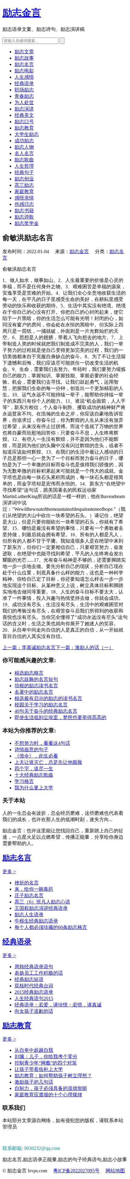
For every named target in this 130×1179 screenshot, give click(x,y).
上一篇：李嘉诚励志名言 (29, 647)
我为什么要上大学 (34, 787)
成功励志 (24, 140)
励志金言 (21, 12)
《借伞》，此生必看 (36, 755)
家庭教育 (24, 191)
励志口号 (24, 121)
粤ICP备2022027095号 (76, 1170)
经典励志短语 (29, 979)
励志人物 (24, 147)
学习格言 (24, 781)
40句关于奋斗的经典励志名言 (46, 711)
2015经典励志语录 (34, 992)
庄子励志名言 (29, 895)
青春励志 (24, 96)
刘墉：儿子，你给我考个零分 (46, 1056)
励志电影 (24, 70)
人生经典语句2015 (34, 998)
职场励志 (24, 89)
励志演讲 (24, 108)
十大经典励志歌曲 (34, 775)
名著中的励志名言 (34, 692)
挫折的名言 (27, 882)
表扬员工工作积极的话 (39, 973)
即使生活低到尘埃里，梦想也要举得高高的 (60, 717)
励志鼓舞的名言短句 (36, 679)
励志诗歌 (24, 217)
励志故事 (24, 58)
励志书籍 (24, 210)
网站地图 (115, 1170)
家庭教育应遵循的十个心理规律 (48, 1094)
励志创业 (24, 178)
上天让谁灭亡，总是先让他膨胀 (48, 762)
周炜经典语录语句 (34, 966)
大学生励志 (27, 134)
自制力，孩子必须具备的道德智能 (51, 1088)
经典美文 (24, 115)
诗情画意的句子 (31, 749)
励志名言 (24, 64)
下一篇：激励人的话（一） (85, 647)
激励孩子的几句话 (34, 1082)
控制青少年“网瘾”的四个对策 (46, 1062)
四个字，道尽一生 (34, 768)
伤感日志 (24, 204)
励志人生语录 (29, 914)
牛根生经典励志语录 (36, 920)
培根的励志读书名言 (36, 685)
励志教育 (24, 127)
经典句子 (24, 172)
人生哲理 (24, 166)
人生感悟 (24, 77)
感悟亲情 (24, 197)
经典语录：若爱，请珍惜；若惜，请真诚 (58, 1004)
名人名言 (24, 153)
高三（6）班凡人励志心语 (42, 901)
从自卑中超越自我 (34, 1050)
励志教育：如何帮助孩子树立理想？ (53, 1075)
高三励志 (24, 185)
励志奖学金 (27, 223)
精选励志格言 (29, 672)
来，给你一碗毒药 (34, 889)
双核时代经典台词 (34, 985)
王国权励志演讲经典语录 (41, 908)
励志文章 (24, 51)
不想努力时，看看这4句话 (42, 743)
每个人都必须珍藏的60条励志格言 (51, 927)
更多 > (9, 871)
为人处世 (24, 102)
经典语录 (24, 83)
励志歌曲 (24, 159)
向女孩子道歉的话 (34, 1011)
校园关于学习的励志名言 (41, 704)
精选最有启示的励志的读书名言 (48, 698)
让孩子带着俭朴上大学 (39, 1069)
